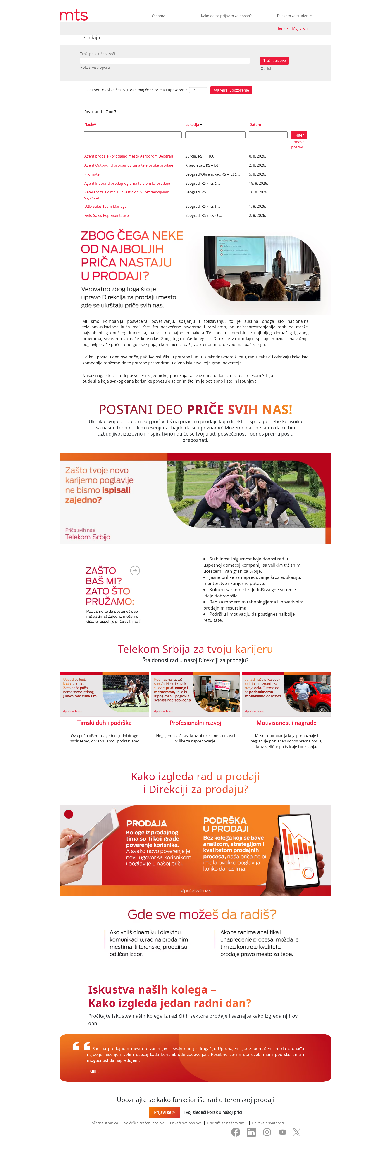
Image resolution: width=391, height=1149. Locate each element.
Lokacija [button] (193, 124)
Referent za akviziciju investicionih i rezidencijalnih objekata (126, 195)
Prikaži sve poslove (186, 1123)
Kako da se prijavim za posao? (226, 15)
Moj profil (300, 28)
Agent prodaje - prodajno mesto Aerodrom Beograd (128, 156)
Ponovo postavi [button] (298, 144)
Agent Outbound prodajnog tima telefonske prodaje (128, 165)
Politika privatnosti (268, 1123)
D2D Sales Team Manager (106, 206)
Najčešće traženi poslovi (144, 1123)
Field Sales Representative (106, 215)
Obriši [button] (266, 68)
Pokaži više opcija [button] (95, 67)
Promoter (92, 174)
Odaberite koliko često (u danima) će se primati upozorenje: (137, 89)
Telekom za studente (294, 15)
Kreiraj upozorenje (232, 90)
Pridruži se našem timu (227, 1123)
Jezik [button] (282, 28)
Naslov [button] (90, 124)
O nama (158, 15)
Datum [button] (255, 124)
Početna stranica (103, 1123)
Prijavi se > (164, 1112)
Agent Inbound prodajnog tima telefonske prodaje (127, 183)
